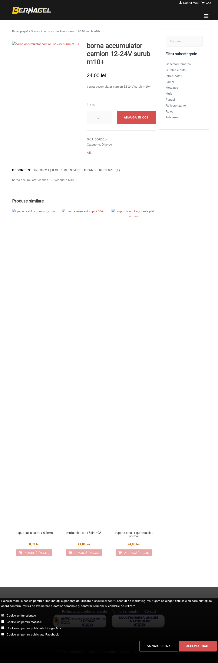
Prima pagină (20, 31)
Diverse (35, 31)
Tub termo (172, 117)
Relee (170, 111)
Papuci (170, 99)
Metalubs (172, 87)
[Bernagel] (31, 10)
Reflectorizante (176, 105)
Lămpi (170, 82)
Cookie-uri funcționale (21, 615)
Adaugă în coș (136, 117)
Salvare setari (159, 646)
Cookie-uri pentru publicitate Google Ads (34, 628)
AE (89, 152)
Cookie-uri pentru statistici (24, 622)
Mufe (169, 93)
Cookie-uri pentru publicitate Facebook (33, 634)
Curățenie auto (176, 70)
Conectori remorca (178, 64)
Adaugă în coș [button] (37, 553)
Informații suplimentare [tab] (57, 170)
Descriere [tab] (21, 170)
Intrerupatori (174, 76)
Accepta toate (197, 646)
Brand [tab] (90, 170)
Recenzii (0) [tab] (109, 170)
